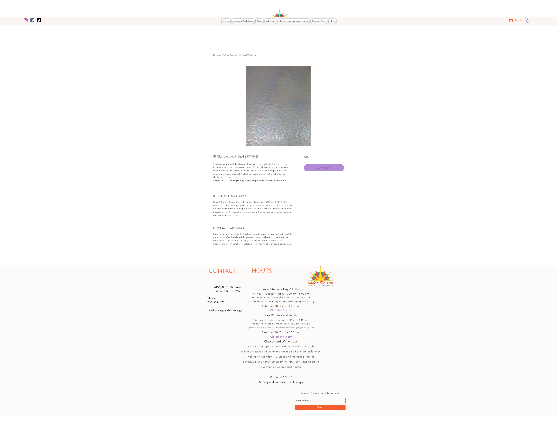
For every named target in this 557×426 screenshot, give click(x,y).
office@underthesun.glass (229, 310)
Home (216, 55)
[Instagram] (26, 20)
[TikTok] (39, 20)
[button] (528, 20)
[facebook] (32, 20)
